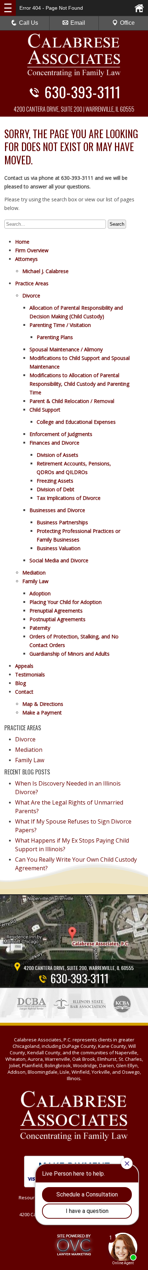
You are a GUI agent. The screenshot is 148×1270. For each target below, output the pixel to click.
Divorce (31, 295)
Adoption (40, 593)
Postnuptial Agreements (57, 619)
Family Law (35, 581)
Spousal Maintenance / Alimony (66, 349)
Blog (20, 683)
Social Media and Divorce (58, 560)
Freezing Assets (55, 480)
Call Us (28, 23)
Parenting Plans (55, 337)
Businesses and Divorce (57, 510)
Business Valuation (58, 548)
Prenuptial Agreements (56, 610)
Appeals (24, 665)
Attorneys (26, 259)
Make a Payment (42, 712)
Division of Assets (57, 454)
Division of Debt (55, 489)
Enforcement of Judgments (60, 434)
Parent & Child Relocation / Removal (71, 401)
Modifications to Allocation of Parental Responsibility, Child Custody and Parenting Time (79, 384)
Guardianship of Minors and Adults (69, 653)
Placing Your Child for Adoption (65, 602)
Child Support (44, 409)
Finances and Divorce (54, 442)
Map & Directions (42, 703)
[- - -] (8, 8)
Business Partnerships (62, 522)
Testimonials (30, 674)
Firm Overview (31, 250)
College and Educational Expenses (76, 421)
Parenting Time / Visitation (60, 325)
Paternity (39, 627)
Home (22, 241)
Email (77, 23)
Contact (24, 691)
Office (127, 23)
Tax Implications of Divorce (69, 498)
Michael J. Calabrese (45, 271)
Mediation (34, 572)
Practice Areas (31, 283)
